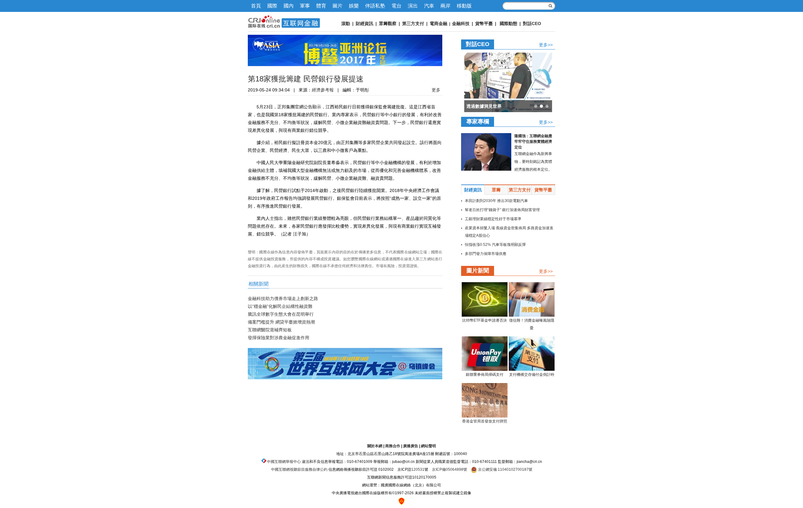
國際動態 (508, 23)
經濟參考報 (323, 89)
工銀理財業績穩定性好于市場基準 (493, 219)
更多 (436, 89)
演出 (413, 5)
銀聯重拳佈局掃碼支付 (484, 374)
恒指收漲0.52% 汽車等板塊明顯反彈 (495, 244)
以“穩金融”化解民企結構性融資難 (280, 306)
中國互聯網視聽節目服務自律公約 (299, 469)
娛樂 (354, 5)
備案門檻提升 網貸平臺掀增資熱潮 (281, 321)
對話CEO (532, 23)
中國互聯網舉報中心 (284, 461)
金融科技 (461, 23)
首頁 (256, 5)
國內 (289, 5)
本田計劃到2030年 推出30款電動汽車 (496, 201)
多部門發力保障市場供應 (485, 253)
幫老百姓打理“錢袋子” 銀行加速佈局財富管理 (502, 210)
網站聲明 (428, 446)
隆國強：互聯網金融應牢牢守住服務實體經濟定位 (533, 141)
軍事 (305, 5)
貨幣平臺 (484, 23)
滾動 (345, 23)
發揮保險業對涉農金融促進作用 (278, 337)
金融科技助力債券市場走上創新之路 (283, 298)
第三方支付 (413, 23)
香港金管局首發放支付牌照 (484, 421)
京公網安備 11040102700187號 (504, 469)
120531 (417, 469)
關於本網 (374, 446)
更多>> (546, 44)
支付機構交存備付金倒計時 (531, 374)
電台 (396, 5)
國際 (272, 5)
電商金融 (438, 23)
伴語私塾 (375, 5)
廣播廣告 (410, 446)
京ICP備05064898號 (449, 469)
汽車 (429, 5)
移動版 (464, 5)
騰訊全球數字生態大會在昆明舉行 (281, 314)
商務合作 (392, 446)
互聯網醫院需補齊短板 (270, 329)
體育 (321, 5)
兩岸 (445, 5)
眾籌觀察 (387, 23)
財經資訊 (364, 23)
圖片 (337, 5)
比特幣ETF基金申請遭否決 (484, 320)
